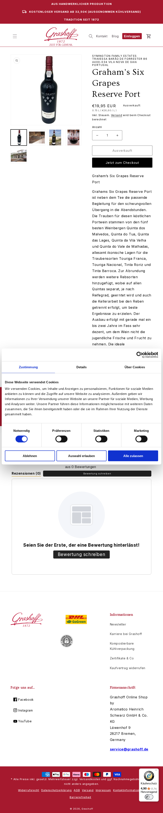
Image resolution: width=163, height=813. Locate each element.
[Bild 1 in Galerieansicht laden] (19, 137)
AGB (77, 790)
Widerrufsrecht (28, 790)
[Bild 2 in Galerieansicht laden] (37, 137)
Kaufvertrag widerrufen (127, 668)
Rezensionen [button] (26, 473)
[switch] (61, 438)
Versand (116, 115)
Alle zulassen (133, 456)
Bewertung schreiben (97, 473)
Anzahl (97, 127)
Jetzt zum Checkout (122, 163)
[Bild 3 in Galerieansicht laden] (55, 137)
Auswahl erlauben (81, 456)
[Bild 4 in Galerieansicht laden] (73, 137)
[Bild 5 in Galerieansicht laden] (19, 156)
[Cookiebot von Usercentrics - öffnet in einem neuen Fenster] (139, 355)
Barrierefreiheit (80, 797)
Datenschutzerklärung (56, 790)
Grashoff (87, 808)
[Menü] (156, 771)
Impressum (103, 790)
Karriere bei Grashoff (126, 634)
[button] (15, 36)
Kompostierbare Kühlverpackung (122, 646)
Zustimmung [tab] (28, 367)
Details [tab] (81, 367)
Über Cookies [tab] (135, 367)
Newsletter (118, 624)
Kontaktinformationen (128, 790)
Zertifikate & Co (122, 658)
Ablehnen (30, 456)
